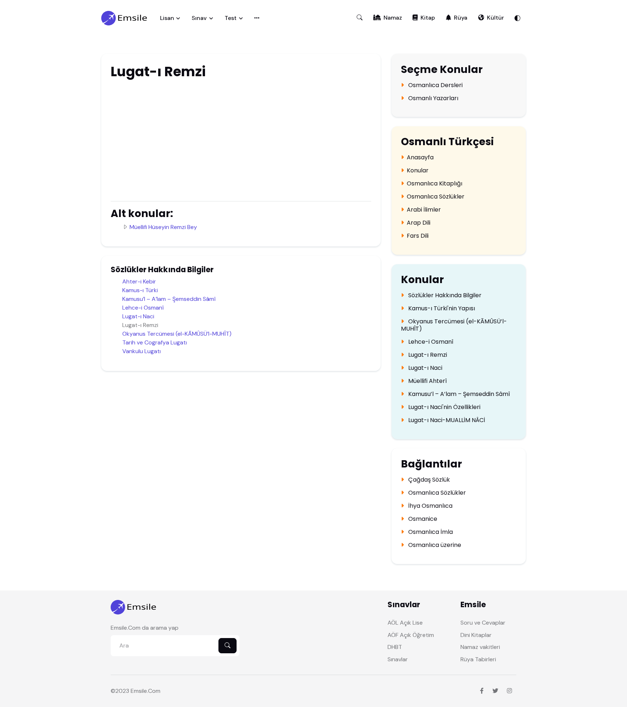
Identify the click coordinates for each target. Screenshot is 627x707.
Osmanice (422, 519)
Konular (418, 170)
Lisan (167, 18)
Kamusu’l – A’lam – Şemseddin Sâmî (169, 299)
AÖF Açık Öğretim (411, 635)
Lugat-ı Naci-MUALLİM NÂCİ (446, 420)
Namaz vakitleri (480, 647)
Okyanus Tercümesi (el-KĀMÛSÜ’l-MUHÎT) (176, 334)
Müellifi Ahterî (427, 381)
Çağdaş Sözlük (428, 479)
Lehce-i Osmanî (143, 307)
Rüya (460, 17)
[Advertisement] (210, 139)
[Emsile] (124, 18)
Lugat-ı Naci (138, 316)
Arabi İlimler (424, 209)
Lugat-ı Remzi (427, 355)
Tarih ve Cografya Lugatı (154, 342)
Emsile (139, 691)
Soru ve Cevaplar (482, 622)
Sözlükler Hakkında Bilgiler (444, 295)
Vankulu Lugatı (141, 351)
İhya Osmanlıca (429, 506)
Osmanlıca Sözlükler (435, 196)
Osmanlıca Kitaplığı (434, 183)
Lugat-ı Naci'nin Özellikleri (443, 407)
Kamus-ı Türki (140, 290)
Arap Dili (418, 222)
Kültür (495, 17)
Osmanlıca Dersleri (435, 85)
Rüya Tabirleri (478, 659)
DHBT (395, 647)
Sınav (199, 18)
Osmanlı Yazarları (432, 98)
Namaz (393, 17)
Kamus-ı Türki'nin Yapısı (441, 308)
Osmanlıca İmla (430, 532)
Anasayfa (420, 157)
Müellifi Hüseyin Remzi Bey (163, 227)
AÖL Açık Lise (405, 622)
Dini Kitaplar (476, 635)
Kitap (428, 17)
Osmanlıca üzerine (434, 545)
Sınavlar (398, 659)
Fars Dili (418, 236)
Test (231, 18)
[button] (359, 18)
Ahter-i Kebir (139, 281)
